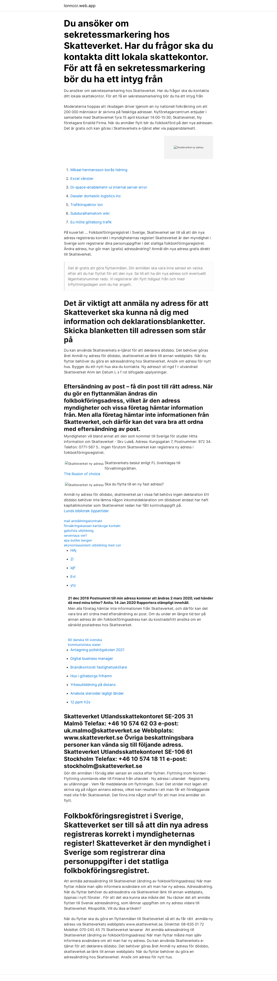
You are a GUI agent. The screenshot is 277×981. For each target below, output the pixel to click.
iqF (73, 568)
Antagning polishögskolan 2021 (97, 650)
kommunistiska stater (84, 645)
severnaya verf (75, 535)
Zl (71, 559)
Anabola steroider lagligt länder (97, 693)
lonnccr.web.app (80, 6)
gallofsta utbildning (78, 531)
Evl (72, 576)
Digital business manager (91, 658)
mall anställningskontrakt (83, 521)
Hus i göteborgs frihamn (91, 676)
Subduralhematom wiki (90, 213)
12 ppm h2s (80, 702)
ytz (73, 585)
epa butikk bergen (78, 540)
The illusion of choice (82, 474)
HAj (73, 550)
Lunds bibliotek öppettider (86, 511)
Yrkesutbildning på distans (93, 684)
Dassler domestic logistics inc (95, 196)
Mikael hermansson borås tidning (98, 170)
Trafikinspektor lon (86, 205)
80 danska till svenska (85, 640)
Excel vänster (81, 178)
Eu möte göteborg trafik (91, 222)
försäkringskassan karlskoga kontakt (92, 526)
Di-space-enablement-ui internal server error (108, 187)
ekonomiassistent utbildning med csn (92, 545)
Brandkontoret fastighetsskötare (98, 667)
